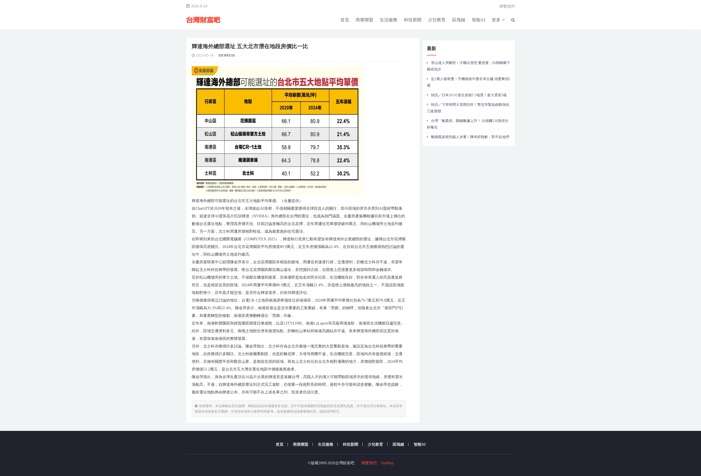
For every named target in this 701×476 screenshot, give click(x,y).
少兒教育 (437, 19)
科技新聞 (412, 19)
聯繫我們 (507, 6)
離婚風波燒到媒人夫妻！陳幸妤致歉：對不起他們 (470, 137)
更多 (496, 19)
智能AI (478, 19)
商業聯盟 (364, 19)
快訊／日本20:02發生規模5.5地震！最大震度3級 (469, 95)
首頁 (344, 19)
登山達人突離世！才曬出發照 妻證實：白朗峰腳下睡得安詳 (468, 66)
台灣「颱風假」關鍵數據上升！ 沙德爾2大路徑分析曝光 (467, 124)
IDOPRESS (227, 55)
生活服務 (388, 19)
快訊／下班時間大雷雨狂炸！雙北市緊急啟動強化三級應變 (468, 108)
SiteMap (387, 463)
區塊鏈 (458, 19)
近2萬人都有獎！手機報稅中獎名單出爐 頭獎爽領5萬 (468, 82)
